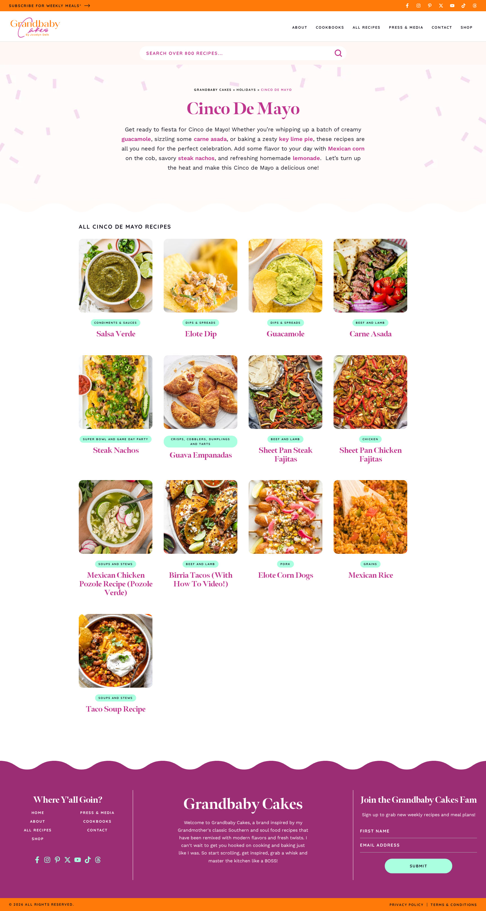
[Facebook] (407, 5)
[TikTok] (463, 5)
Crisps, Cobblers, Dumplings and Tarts (200, 441)
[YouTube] (452, 5)
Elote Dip (201, 334)
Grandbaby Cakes (213, 90)
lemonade (306, 158)
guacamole (136, 139)
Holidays (246, 90)
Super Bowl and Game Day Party (115, 439)
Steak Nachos (116, 450)
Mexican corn (346, 148)
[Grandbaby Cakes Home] (35, 27)
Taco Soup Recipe (115, 709)
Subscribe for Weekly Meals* (45, 5)
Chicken (370, 439)
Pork (285, 564)
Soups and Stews (115, 564)
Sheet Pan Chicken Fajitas (370, 454)
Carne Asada (371, 334)
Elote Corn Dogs (285, 575)
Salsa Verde (115, 334)
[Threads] (474, 5)
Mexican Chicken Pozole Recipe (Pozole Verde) (115, 584)
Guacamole (285, 334)
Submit (419, 866)
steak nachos (196, 158)
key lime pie (296, 139)
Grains (370, 564)
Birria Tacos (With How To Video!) (200, 579)
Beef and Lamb (370, 323)
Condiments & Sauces (115, 323)
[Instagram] (418, 5)
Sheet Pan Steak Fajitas (285, 454)
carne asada (210, 139)
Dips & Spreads (201, 323)
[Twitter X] (441, 5)
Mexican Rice (370, 575)
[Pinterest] (430, 5)
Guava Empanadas (201, 455)
